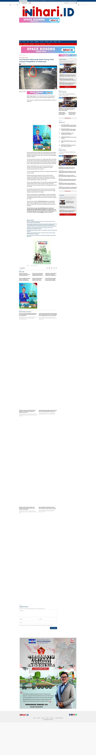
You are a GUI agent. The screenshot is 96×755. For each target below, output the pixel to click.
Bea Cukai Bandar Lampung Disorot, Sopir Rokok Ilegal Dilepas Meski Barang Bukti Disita (41, 236)
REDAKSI (43, 718)
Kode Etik (38, 718)
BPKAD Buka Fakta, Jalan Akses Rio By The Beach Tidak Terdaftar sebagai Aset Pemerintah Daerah (68, 84)
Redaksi (47, 718)
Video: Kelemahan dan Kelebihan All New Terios (68, 142)
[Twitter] (72, 715)
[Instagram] (74, 715)
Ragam (26, 57)
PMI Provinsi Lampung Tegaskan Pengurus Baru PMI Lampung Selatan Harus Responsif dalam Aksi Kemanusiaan (41, 222)
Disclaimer (52, 718)
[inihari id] (48, 11)
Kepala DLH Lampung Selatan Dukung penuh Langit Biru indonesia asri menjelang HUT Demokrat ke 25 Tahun (40, 228)
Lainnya (55, 41)
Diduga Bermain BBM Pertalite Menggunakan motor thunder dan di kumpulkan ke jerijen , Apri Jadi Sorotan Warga (68, 184)
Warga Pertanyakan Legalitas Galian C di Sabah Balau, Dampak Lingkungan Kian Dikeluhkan (42, 231)
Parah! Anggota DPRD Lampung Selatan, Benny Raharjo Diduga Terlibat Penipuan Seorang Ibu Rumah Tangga (68, 126)
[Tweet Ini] (49, 268)
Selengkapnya (67, 86)
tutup (17, 4)
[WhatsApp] (76, 715)
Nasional (37, 44)
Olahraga (46, 41)
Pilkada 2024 (26, 44)
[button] (74, 3)
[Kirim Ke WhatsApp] (56, 268)
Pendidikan (36, 41)
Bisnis (51, 41)
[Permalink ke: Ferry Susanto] (20, 63)
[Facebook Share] (47, 268)
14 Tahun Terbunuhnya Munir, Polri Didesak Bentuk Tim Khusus (67, 134)
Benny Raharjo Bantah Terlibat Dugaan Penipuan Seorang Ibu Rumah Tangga (68, 130)
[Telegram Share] (54, 268)
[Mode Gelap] (76, 3)
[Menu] (20, 3)
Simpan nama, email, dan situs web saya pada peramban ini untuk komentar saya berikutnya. (37, 625)
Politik (32, 41)
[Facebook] (70, 715)
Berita (28, 41)
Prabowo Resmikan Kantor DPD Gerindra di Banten (68, 138)
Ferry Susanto (23, 63)
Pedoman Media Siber (59, 718)
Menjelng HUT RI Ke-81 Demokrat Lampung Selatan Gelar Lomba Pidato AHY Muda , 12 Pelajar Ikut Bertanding (67, 76)
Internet (48, 44)
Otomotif (41, 41)
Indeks (30, 2)
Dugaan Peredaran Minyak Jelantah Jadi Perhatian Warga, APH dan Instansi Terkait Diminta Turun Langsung (41, 233)
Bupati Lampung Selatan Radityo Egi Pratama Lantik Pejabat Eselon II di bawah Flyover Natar (67, 80)
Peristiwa (23, 57)
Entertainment (24, 2)
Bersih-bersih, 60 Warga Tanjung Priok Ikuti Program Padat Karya (68, 146)
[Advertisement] (48, 32)
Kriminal (23, 41)
